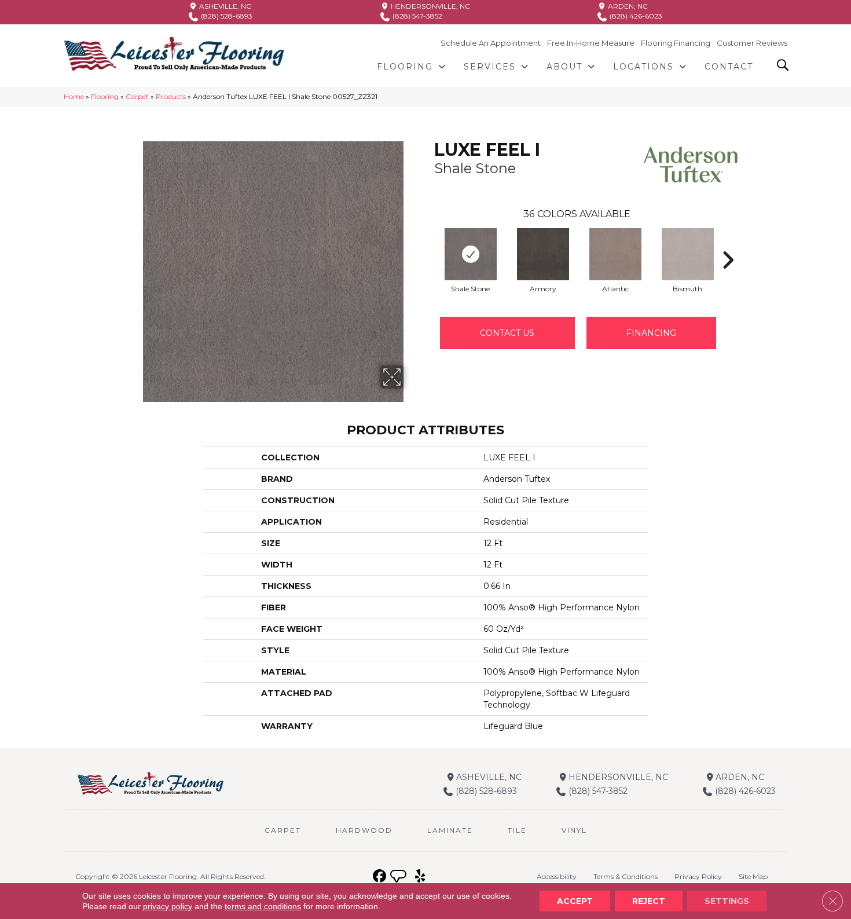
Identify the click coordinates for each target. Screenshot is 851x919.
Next (727, 242)
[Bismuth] (688, 254)
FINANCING (651, 333)
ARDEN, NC (627, 6)
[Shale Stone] (471, 254)
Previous (428, 242)
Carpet (137, 96)
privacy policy (167, 906)
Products (171, 96)
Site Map (753, 876)
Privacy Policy (698, 876)
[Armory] (543, 254)
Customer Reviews (752, 42)
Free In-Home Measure (590, 42)
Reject (648, 901)
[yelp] (420, 876)
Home (74, 96)
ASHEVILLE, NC (224, 6)
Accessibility (557, 876)
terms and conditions (263, 906)
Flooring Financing (675, 42)
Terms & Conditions (625, 876)
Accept (575, 901)
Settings (727, 901)
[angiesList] (399, 878)
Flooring (105, 96)
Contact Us (507, 333)
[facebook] (379, 876)
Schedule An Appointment (491, 42)
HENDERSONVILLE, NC (429, 6)
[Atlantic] (615, 254)
